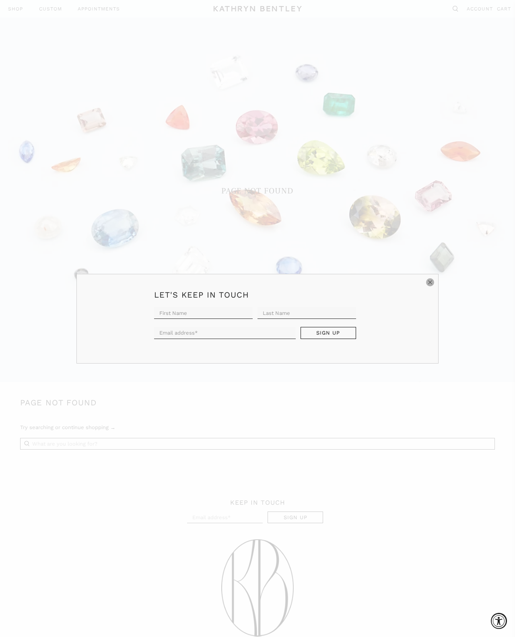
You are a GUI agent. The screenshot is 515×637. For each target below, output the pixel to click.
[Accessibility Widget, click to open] (499, 621)
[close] (430, 282)
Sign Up (328, 333)
